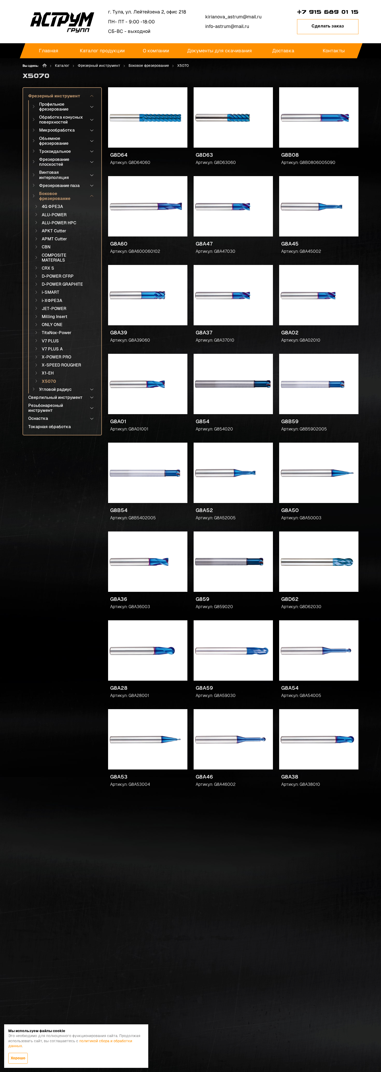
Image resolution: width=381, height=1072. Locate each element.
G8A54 (290, 688)
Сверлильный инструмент (55, 397)
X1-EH (48, 373)
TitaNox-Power (56, 332)
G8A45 (290, 244)
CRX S (48, 268)
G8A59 (204, 688)
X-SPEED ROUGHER (61, 365)
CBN (46, 246)
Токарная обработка (49, 426)
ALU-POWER (54, 214)
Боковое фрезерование (149, 65)
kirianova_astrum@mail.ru (233, 16)
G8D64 (119, 155)
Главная (48, 50)
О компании (156, 50)
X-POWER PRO (56, 357)
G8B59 (290, 421)
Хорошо (18, 1058)
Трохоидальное (55, 151)
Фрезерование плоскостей (54, 162)
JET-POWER (54, 308)
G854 (202, 421)
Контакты (334, 50)
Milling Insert (54, 316)
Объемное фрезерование (53, 141)
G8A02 (290, 332)
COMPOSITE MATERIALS (54, 258)
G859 (202, 599)
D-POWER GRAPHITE (62, 284)
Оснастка (38, 418)
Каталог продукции (102, 50)
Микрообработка (57, 130)
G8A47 (204, 244)
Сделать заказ (328, 26)
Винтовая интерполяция (54, 175)
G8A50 (290, 510)
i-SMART (50, 292)
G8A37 (204, 332)
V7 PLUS (50, 341)
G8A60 (119, 244)
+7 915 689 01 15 (327, 12)
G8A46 (204, 777)
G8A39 (118, 332)
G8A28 (119, 688)
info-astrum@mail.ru (227, 26)
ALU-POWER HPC (59, 222)
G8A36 (118, 599)
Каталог (62, 65)
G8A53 (119, 777)
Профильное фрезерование (53, 107)
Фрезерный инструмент (99, 65)
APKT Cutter (54, 230)
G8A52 (204, 510)
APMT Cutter (54, 238)
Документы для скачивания (219, 50)
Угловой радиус (55, 389)
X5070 (49, 381)
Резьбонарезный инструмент (45, 408)
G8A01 (118, 421)
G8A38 (289, 777)
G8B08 (290, 155)
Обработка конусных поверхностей (61, 120)
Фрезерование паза (59, 185)
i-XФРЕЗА (52, 300)
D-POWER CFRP (58, 276)
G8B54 (119, 510)
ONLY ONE (52, 324)
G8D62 (290, 599)
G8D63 (204, 155)
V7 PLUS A (52, 349)
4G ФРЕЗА (52, 206)
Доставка (283, 50)
